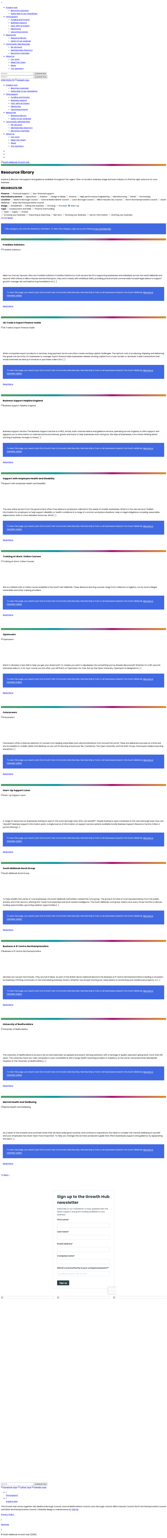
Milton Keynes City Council (109, 199)
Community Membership (18, 44)
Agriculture (31, 196)
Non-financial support (43, 193)
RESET (10, 218)
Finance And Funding (44, 208)
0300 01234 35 (7, 80)
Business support (19, 22)
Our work (15, 59)
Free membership (102, 228)
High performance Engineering (94, 196)
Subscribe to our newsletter (24, 13)
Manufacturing (119, 196)
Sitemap (5, 1524)
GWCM (75, 1509)
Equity (15, 211)
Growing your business (14, 215)
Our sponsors (17, 68)
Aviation (43, 196)
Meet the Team (18, 62)
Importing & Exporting (39, 215)
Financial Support (21, 193)
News (13, 65)
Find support (12, 16)
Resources (11, 35)
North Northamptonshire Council (141, 199)
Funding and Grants (20, 19)
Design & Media (58, 196)
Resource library (19, 38)
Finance (72, 196)
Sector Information (98, 215)
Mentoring (16, 28)
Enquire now (11, 7)
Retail (133, 196)
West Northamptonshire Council (28, 202)
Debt (6, 211)
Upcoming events (19, 32)
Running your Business (76, 215)
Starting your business (121, 215)
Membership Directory (22, 50)
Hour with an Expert (20, 25)
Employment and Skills (20, 208)
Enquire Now (12, 1501)
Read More (8, 306)
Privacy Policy (7, 1514)
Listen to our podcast (21, 41)
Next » (6, 1175)
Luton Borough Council (83, 199)
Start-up (74, 205)
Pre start (63, 205)
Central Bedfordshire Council (54, 199)
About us (10, 56)
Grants (24, 211)
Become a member (20, 53)
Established (16, 205)
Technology (144, 196)
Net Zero (57, 215)
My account (16, 47)
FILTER (4, 218)
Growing (51, 205)
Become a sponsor (20, 10)
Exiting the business (34, 205)
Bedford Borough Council (25, 199)
